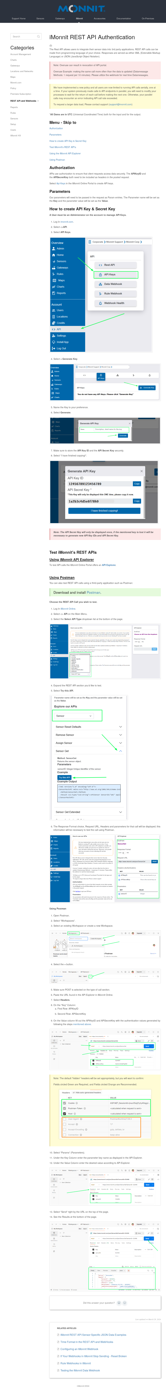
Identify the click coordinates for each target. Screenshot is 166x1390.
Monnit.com (15, 82)
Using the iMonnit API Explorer (65, 153)
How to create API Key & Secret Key (67, 140)
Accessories (100, 18)
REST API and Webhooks (23, 100)
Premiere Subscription (20, 93)
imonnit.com (67, 221)
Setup (13, 124)
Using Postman (57, 159)
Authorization (56, 128)
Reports (14, 107)
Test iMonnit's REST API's (62, 147)
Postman (93, 592)
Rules (13, 112)
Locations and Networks (21, 71)
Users (13, 129)
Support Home (18, 18)
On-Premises (148, 18)
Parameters (55, 134)
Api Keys (60, 183)
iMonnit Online (68, 608)
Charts (13, 59)
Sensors (40, 18)
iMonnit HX (15, 135)
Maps (13, 76)
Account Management (20, 54)
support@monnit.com (121, 104)
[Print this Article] (50, 45)
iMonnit (79, 18)
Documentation (124, 18)
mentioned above (82, 1024)
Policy (13, 88)
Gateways (60, 18)
